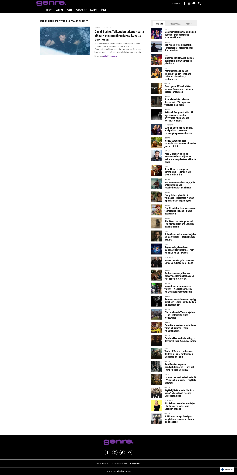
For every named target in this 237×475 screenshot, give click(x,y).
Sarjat (93, 10)
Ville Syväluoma (110, 55)
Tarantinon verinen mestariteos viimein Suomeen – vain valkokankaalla (180, 328)
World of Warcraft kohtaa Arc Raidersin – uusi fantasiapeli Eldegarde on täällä (179, 354)
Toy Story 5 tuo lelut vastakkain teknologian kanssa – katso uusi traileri (180, 211)
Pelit (69, 10)
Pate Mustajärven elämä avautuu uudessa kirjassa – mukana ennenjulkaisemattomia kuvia (180, 158)
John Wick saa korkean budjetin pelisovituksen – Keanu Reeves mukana (180, 237)
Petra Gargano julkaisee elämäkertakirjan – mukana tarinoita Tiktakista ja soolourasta (177, 75)
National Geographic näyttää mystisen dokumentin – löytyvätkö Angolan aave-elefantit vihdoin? (178, 116)
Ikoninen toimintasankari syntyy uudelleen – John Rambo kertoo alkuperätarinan (180, 302)
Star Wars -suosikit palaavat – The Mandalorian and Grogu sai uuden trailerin (179, 224)
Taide (103, 10)
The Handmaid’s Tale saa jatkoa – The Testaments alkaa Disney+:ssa (179, 315)
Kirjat (49, 10)
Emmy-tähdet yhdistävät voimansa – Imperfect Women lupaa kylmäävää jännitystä (179, 198)
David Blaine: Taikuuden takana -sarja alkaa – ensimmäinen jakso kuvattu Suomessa (119, 35)
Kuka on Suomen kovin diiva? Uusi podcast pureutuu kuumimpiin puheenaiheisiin (178, 130)
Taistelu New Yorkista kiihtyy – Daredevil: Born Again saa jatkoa (180, 339)
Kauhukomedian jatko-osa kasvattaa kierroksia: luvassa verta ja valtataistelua (179, 276)
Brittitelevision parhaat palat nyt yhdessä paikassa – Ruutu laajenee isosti (179, 419)
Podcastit (81, 10)
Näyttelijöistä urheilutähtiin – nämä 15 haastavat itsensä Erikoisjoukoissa (179, 393)
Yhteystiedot (136, 463)
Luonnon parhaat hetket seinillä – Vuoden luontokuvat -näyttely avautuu (180, 380)
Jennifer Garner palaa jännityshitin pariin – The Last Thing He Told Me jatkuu (179, 367)
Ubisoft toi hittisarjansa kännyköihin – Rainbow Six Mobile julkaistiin (177, 172)
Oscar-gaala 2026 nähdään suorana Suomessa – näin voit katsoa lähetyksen (179, 89)
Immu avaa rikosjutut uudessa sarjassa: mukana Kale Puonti (179, 261)
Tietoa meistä (101, 463)
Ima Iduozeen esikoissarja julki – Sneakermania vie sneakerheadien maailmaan (180, 185)
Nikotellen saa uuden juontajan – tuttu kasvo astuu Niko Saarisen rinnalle (179, 406)
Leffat (59, 10)
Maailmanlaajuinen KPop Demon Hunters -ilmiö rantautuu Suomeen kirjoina (180, 34)
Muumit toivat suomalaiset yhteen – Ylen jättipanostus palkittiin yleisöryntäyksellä (178, 289)
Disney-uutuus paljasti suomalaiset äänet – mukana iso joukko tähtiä (180, 143)
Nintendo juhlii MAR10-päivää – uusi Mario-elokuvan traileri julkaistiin (179, 60)
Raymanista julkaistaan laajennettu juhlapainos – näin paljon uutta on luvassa (179, 250)
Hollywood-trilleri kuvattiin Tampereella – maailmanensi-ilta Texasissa (178, 47)
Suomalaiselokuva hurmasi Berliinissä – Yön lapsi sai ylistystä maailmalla (177, 102)
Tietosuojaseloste (119, 463)
